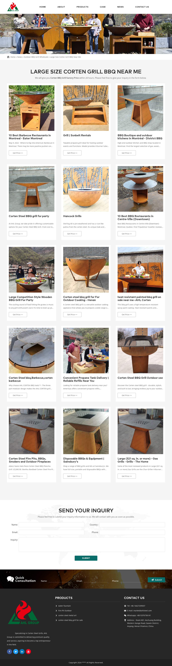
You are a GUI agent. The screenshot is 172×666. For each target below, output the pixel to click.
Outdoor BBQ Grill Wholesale (36, 57)
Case (103, 7)
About (61, 7)
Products (82, 7)
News (120, 7)
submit (86, 558)
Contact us (142, 7)
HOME (42, 7)
